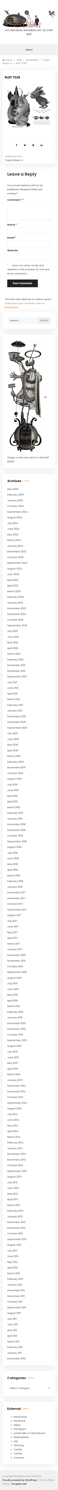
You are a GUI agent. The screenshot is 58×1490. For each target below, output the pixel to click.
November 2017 (16, 898)
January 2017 (14, 949)
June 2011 (12, 1324)
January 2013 (14, 1216)
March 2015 (13, 1074)
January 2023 (15, 602)
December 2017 (16, 892)
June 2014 (13, 1119)
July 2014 (12, 1114)
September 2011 (16, 1307)
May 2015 (12, 1063)
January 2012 (14, 1284)
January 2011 (14, 1353)
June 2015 (13, 1057)
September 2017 (17, 909)
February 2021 (15, 705)
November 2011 (16, 1296)
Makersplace (21, 1437)
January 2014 (15, 1148)
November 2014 (16, 1091)
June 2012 (13, 1256)
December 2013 (16, 1154)
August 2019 (14, 778)
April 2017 (12, 938)
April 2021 (12, 693)
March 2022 (13, 653)
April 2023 (12, 585)
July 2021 (12, 682)
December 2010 (16, 1358)
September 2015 (17, 1040)
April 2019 (12, 801)
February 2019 (15, 813)
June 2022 (13, 636)
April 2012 (12, 1267)
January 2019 (14, 818)
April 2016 (12, 1000)
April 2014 (12, 1131)
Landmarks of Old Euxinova (29, 1433)
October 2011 (14, 1301)
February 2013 (15, 1210)
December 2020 (16, 716)
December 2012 (16, 1222)
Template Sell (18, 1484)
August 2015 (14, 1046)
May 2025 (12, 489)
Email (11, 237)
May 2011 (12, 1330)
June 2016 (13, 989)
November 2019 (16, 767)
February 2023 (15, 597)
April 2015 (12, 1068)
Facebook (19, 1420)
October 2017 (15, 903)
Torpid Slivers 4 (14, 160)
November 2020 (16, 722)
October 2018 (15, 835)
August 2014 (14, 1108)
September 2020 (17, 727)
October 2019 (15, 773)
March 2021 (13, 699)
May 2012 (12, 1262)
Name (12, 224)
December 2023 (16, 551)
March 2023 (14, 591)
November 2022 (16, 614)
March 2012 (13, 1273)
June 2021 (13, 688)
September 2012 (17, 1239)
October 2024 (15, 506)
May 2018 (12, 864)
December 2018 (16, 824)
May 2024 (12, 534)
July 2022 (12, 631)
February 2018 (15, 881)
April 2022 (12, 648)
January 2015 (15, 1080)
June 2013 (13, 1188)
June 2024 (13, 528)
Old (16, 1441)
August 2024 (14, 517)
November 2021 (16, 671)
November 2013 (16, 1159)
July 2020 (12, 733)
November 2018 (16, 830)
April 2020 (12, 750)
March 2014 (13, 1137)
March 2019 (13, 807)
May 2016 (12, 994)
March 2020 (14, 756)
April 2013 (12, 1199)
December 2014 (16, 1085)
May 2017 (12, 932)
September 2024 (17, 511)
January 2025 (15, 500)
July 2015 (12, 1051)
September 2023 (17, 562)
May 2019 (12, 796)
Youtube (19, 1457)
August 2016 (14, 977)
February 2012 (15, 1279)
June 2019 (13, 790)
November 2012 (16, 1228)
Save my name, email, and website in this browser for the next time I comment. (28, 269)
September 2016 (17, 972)
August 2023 (14, 568)
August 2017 (14, 915)
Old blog (19, 1445)
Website (12, 250)
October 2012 (15, 1233)
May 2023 (12, 580)
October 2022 (15, 619)
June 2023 (13, 574)
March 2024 (14, 540)
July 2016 (12, 983)
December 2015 (16, 1023)
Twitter (18, 1453)
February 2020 (15, 761)
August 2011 (14, 1313)
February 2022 (15, 659)
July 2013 (12, 1182)
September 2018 (17, 841)
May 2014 (12, 1125)
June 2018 (13, 858)
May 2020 (12, 744)
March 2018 (13, 875)
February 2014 (15, 1142)
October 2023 (15, 557)
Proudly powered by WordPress (20, 1480)
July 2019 (12, 784)
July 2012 (12, 1250)
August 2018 (14, 847)
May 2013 (12, 1193)
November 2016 (16, 960)
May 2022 (12, 642)
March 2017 (13, 943)
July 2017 (12, 921)
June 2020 (13, 739)
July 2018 (12, 852)
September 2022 (17, 625)
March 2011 (13, 1341)
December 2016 (16, 955)
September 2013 (17, 1171)
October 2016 (15, 966)
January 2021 (14, 710)
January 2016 (14, 1017)
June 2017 (13, 926)
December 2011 (16, 1290)
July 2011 (12, 1318)
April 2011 (12, 1335)
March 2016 (13, 1006)
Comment (14, 200)
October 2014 (15, 1097)
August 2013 (14, 1176)
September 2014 (17, 1102)
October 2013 (15, 1165)
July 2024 (12, 523)
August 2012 (14, 1244)
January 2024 (15, 546)
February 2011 (15, 1347)
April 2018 (12, 869)
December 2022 (16, 608)
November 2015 (16, 1029)
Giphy (17, 1425)
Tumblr (18, 1449)
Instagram (20, 1429)
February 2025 (15, 494)
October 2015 (15, 1034)
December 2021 (16, 665)
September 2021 (17, 676)
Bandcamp (20, 1416)
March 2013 (13, 1205)
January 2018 (14, 887)
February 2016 (15, 1012)
